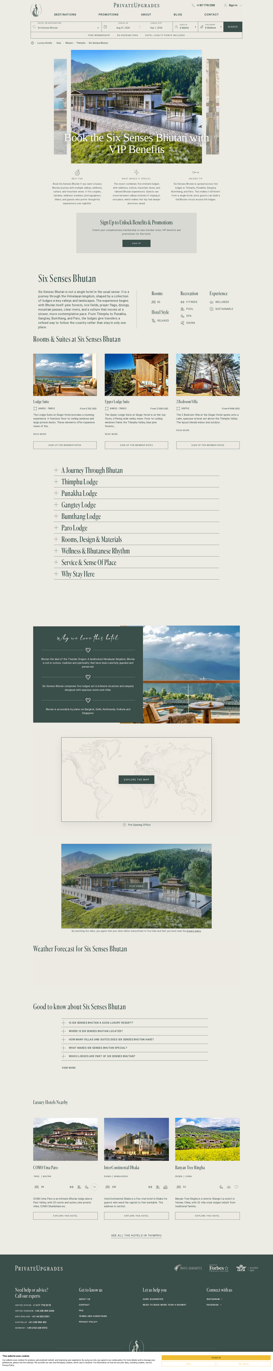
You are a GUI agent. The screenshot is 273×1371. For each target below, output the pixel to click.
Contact (84, 1305)
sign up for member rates (65, 445)
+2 (94, 1187)
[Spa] (86, 1187)
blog (178, 14)
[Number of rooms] (36, 1187)
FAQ (81, 1310)
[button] (65, 375)
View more (69, 1067)
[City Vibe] (165, 1187)
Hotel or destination (49, 23)
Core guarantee (153, 1299)
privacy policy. (194, 931)
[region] (136, 107)
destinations (65, 14)
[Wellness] (228, 1187)
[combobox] (65, 27)
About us (85, 1299)
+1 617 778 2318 (206, 5)
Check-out (156, 23)
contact (211, 14)
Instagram (214, 1299)
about (146, 14)
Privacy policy (88, 1322)
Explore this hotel (65, 1216)
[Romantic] (236, 1187)
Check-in (123, 23)
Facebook (214, 1305)
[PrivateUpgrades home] (36, 10)
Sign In (233, 5)
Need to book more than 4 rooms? (164, 1305)
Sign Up (136, 243)
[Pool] (79, 1187)
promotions (109, 14)
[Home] (32, 42)
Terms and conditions (93, 1316)
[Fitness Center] (71, 1187)
